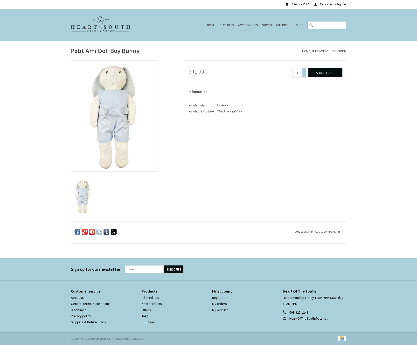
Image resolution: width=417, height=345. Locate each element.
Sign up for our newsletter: (96, 269)
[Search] (311, 25)
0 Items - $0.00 (300, 4)
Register (218, 297)
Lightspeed (137, 338)
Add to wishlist (304, 231)
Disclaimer (78, 310)
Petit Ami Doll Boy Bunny (329, 51)
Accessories (248, 25)
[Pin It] (92, 232)
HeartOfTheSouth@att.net (308, 318)
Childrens (284, 25)
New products (152, 303)
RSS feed (148, 322)
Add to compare (325, 231)
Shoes (267, 25)
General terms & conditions (91, 303)
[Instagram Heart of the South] (342, 269)
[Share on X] (114, 232)
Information (198, 91)
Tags (145, 316)
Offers (146, 310)
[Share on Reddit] (99, 232)
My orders (219, 303)
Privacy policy (81, 316)
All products (150, 297)
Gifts (300, 25)
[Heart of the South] (112, 25)
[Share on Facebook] (77, 232)
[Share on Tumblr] (106, 232)
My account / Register (333, 4)
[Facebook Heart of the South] (334, 269)
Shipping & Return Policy (88, 322)
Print (339, 231)
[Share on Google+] (85, 232)
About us (77, 297)
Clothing (227, 25)
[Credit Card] (341, 338)
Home (211, 25)
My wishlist (220, 310)
